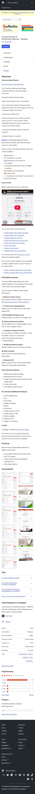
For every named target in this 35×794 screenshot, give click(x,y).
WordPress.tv (7, 748)
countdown (25, 657)
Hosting (4, 731)
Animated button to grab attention (15, 251)
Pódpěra (6, 70)
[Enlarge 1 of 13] (14, 474)
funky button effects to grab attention (17, 302)
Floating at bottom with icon (13, 238)
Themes (20, 728)
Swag (21, 748)
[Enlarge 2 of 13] (14, 493)
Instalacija (6, 62)
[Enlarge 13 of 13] (31, 550)
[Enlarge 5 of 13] (14, 543)
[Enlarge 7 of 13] (31, 474)
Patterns (21, 734)
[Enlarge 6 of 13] (14, 558)
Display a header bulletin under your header (17, 270)
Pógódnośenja (8, 57)
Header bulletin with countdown (14, 235)
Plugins (20, 731)
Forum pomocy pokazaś (9, 714)
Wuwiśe (5, 66)
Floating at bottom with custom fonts (16, 240)
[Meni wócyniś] (32, 2)
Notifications (29, 661)
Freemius (8, 622)
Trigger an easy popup (11, 248)
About (3, 725)
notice (31, 657)
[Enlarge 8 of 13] (31, 488)
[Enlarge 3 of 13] (14, 508)
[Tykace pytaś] (19, 19)
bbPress (5, 760)
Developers (5, 745)
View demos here (7, 84)
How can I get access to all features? (13, 596)
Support (4, 742)
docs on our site (24, 254)
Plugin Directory (6, 7)
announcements (23, 654)
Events (20, 742)
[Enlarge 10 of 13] (31, 511)
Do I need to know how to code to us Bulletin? (9, 583)
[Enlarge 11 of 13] (31, 520)
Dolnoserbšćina (10, 771)
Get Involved (22, 739)
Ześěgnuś (6, 46)
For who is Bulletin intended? (11, 578)
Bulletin (4, 140)
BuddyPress (6, 763)
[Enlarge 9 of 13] (31, 498)
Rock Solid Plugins (23, 429)
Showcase (21, 725)
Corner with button (10, 245)
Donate (21, 745)
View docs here (19, 84)
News (3, 728)
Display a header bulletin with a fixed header (18, 272)
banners (30, 654)
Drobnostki (6, 53)
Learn (3, 739)
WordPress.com (7, 754)
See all (31, 695)
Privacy (4, 734)
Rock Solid (8, 42)
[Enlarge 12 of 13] (31, 536)
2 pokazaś (30, 650)
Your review (5, 695)
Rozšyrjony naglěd (7, 666)
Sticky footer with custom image (14, 243)
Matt (4, 757)
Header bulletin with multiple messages (16, 233)
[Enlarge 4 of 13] (14, 526)
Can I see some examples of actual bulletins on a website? (11, 590)
